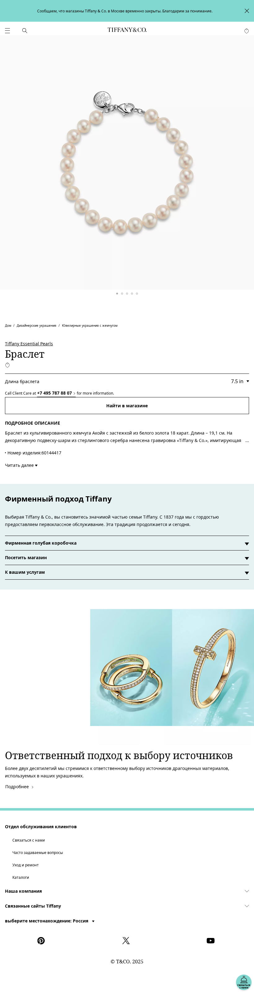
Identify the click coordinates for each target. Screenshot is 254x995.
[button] (7, 30)
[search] (24, 30)
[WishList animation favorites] (246, 31)
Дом (8, 325)
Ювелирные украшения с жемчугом (89, 325)
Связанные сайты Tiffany (33, 906)
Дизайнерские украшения (36, 325)
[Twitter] (127, 940)
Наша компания (23, 891)
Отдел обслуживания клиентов (41, 826)
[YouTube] (212, 940)
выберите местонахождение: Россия (47, 921)
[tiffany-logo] (127, 31)
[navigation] (7, 30)
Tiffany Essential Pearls (29, 344)
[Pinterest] (42, 940)
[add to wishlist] (7, 365)
